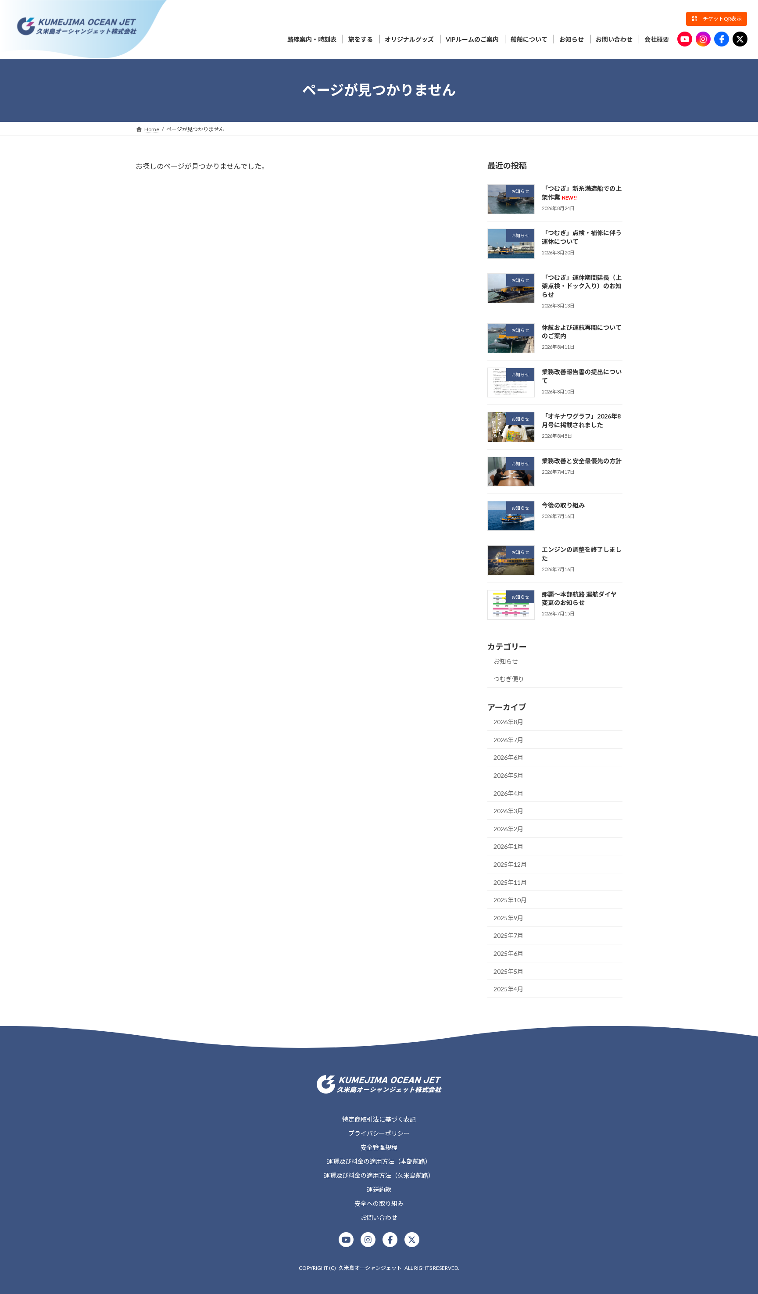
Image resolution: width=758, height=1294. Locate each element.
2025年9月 (508, 917)
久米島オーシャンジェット (370, 1268)
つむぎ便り (508, 679)
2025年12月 (510, 864)
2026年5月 (508, 775)
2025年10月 (510, 900)
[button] (716, 18)
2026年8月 (508, 722)
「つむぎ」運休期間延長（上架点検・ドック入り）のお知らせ (582, 285)
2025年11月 (510, 882)
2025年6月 (508, 953)
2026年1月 (508, 846)
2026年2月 (508, 828)
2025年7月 (508, 935)
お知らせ (505, 661)
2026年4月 (508, 793)
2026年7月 (508, 739)
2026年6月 (508, 757)
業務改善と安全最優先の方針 (582, 460)
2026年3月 (508, 811)
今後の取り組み (563, 505)
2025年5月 (508, 971)
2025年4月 (508, 989)
